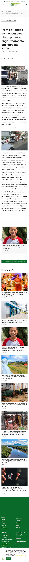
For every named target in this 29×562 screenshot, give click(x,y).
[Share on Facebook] (1, 58)
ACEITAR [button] (8, 558)
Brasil (17, 525)
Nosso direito (5, 542)
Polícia (3, 519)
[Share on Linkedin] (5, 58)
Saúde (3, 523)
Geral (3, 521)
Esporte (18, 521)
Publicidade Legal (21, 542)
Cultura (18, 523)
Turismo (3, 528)
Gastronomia (5, 535)
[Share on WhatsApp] (12, 58)
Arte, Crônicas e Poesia (6, 544)
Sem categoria (9, 11)
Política (3, 526)
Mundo (18, 527)
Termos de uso (20, 532)
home (2, 11)
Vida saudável (5, 537)
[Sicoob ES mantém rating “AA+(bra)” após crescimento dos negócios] (14, 314)
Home (3, 517)
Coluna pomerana (6, 539)
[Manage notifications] (3, 559)
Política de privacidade (19, 535)
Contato (18, 538)
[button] (6, 255)
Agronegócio (19, 518)
